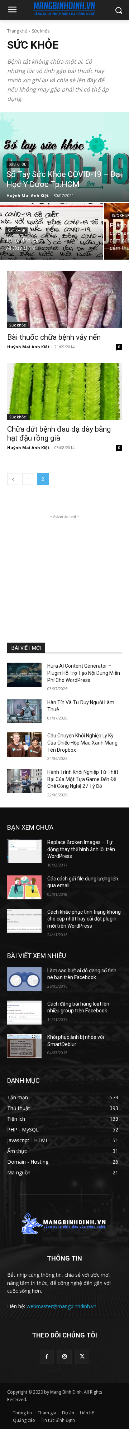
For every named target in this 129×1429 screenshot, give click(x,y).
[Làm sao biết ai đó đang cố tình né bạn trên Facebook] (24, 979)
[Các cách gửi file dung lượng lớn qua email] (24, 887)
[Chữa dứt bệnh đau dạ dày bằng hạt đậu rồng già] (64, 391)
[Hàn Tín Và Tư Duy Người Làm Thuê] (24, 711)
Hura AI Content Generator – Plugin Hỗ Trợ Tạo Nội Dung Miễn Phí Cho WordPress (83, 673)
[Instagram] (64, 1357)
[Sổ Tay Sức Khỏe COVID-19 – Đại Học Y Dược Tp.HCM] (64, 157)
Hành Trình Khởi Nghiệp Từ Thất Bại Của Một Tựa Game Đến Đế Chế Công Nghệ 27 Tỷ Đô (82, 779)
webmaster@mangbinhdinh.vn (61, 1306)
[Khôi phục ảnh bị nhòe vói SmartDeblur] (24, 1046)
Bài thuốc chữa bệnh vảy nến (54, 337)
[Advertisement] (64, 565)
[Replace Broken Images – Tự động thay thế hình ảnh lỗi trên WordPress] (24, 851)
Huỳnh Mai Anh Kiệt (28, 346)
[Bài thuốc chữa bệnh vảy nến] (64, 299)
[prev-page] (13, 479)
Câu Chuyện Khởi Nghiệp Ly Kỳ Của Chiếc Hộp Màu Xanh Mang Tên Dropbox (82, 742)
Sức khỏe (17, 164)
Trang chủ (17, 31)
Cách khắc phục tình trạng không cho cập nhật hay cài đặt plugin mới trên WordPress (84, 919)
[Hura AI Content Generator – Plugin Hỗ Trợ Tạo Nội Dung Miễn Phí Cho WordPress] (24, 675)
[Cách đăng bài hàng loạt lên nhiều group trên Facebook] (24, 1013)
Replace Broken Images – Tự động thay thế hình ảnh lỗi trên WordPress (81, 849)
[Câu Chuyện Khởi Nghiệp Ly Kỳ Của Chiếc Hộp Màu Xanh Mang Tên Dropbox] (24, 744)
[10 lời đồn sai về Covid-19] (51, 231)
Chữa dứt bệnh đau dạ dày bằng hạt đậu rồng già (59, 433)
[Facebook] (47, 1357)
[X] (82, 1357)
